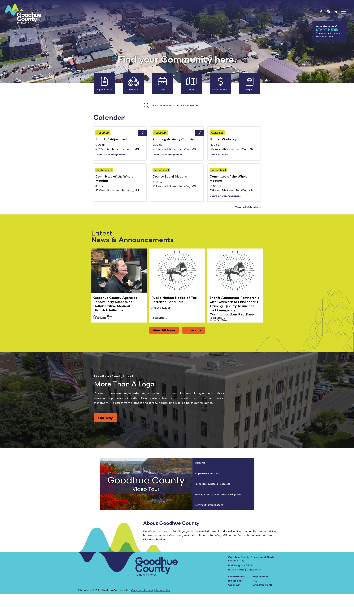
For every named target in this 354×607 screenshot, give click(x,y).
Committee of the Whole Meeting (114, 178)
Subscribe (193, 330)
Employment (260, 576)
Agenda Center (104, 89)
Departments (236, 576)
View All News (164, 330)
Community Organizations (209, 505)
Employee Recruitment (207, 473)
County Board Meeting (170, 176)
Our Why (105, 418)
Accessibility (162, 590)
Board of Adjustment (111, 139)
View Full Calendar (247, 206)
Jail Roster (133, 89)
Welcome (200, 462)
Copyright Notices (142, 590)
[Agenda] (142, 133)
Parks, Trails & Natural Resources (212, 484)
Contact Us (254, 569)
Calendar (234, 584)
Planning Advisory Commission (176, 139)
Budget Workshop (223, 139)
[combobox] (181, 105)
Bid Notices (235, 580)
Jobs (162, 89)
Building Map (236, 569)
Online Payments (220, 89)
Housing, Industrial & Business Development (218, 494)
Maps (191, 89)
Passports (249, 89)
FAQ (254, 580)
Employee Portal (262, 584)
